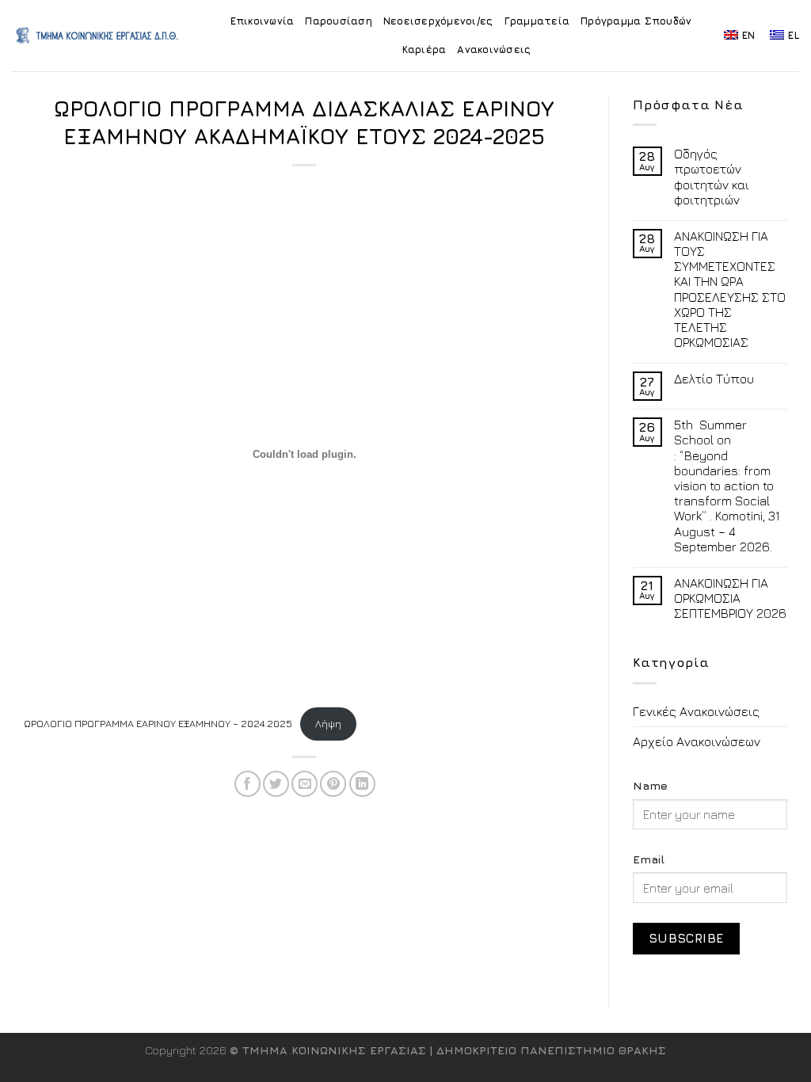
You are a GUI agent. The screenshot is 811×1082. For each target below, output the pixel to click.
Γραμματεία (537, 21)
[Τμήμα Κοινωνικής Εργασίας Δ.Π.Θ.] (98, 35)
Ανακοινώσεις (494, 49)
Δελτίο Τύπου (714, 378)
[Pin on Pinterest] (333, 784)
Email (648, 859)
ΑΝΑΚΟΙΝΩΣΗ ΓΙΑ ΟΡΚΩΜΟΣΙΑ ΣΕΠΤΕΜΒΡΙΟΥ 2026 (730, 598)
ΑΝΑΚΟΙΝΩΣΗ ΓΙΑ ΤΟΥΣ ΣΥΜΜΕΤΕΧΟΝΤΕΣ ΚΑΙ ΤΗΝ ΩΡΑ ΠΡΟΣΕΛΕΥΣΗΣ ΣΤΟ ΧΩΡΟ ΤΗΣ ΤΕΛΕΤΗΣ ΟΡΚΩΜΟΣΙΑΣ (730, 289)
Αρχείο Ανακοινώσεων (696, 741)
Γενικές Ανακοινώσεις (696, 711)
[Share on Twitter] (276, 784)
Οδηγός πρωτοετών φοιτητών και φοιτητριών (711, 177)
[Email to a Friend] (304, 784)
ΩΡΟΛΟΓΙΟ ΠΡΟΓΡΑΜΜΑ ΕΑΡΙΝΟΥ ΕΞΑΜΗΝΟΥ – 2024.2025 (158, 724)
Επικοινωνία (262, 21)
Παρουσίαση (338, 21)
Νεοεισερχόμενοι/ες (438, 21)
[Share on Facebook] (247, 784)
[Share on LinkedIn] (362, 784)
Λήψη (328, 724)
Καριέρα (424, 49)
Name (650, 785)
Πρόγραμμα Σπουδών (636, 21)
